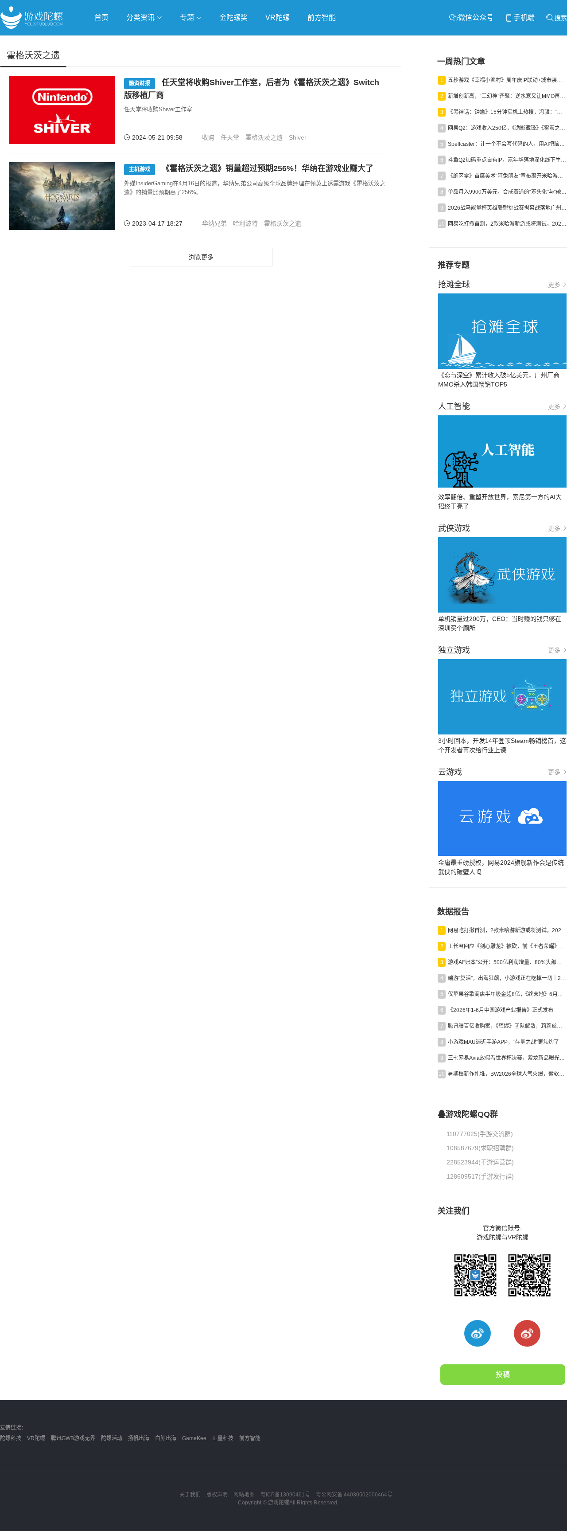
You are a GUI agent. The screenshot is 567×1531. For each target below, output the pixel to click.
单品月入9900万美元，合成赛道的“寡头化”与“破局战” (507, 192)
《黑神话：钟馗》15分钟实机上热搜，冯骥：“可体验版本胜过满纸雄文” (507, 112)
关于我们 (190, 1495)
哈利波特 (245, 223)
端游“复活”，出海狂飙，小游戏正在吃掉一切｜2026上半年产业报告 (507, 978)
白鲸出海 (165, 1438)
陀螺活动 (111, 1438)
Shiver (298, 137)
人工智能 (142, 43)
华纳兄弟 (214, 223)
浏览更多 (201, 257)
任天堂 (230, 137)
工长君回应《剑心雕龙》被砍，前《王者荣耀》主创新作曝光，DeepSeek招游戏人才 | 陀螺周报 (507, 946)
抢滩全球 (105, 43)
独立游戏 (217, 43)
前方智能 (321, 17)
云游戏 (252, 43)
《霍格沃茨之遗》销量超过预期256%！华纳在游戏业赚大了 (251, 168)
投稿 (503, 1374)
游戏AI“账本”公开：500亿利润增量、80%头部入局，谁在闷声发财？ (507, 962)
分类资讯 (141, 17)
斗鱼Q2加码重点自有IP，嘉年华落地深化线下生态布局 (507, 160)
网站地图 (244, 1495)
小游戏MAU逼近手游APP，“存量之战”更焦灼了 (503, 1042)
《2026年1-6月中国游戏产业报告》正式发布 (500, 1010)
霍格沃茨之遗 (264, 137)
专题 (188, 17)
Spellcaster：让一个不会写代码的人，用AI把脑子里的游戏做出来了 (507, 144)
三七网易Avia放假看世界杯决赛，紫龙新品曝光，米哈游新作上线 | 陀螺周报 (507, 1058)
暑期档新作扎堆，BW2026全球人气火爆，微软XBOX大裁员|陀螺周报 (507, 1074)
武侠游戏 (180, 43)
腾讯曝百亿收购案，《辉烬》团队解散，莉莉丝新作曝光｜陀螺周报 (507, 1026)
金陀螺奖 (233, 17)
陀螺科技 (10, 1438)
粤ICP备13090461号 (285, 1495)
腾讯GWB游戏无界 (73, 1438)
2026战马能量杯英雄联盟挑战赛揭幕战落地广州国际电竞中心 (507, 208)
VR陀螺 (277, 17)
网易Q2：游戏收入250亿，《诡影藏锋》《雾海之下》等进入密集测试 (507, 128)
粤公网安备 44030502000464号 (354, 1495)
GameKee (194, 1438)
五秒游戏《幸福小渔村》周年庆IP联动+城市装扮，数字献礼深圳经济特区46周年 (507, 80)
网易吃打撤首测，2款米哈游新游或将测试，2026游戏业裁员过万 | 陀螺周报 (507, 224)
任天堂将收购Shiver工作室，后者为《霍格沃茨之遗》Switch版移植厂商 (251, 89)
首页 (101, 17)
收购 (208, 137)
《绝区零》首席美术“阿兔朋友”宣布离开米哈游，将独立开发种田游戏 (507, 176)
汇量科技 (222, 1438)
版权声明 (217, 1495)
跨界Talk (104, 66)
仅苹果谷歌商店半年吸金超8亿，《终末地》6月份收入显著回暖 (507, 994)
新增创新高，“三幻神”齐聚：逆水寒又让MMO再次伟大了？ (507, 96)
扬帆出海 (138, 1438)
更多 (554, 284)
